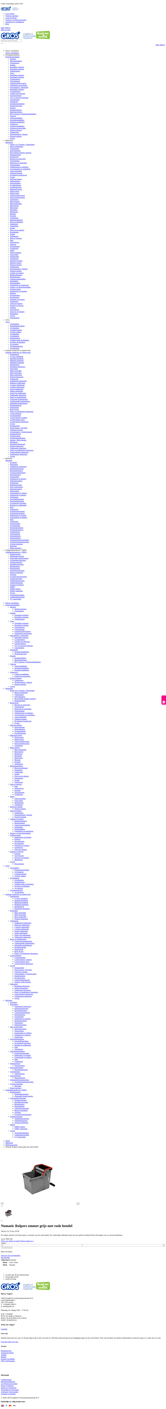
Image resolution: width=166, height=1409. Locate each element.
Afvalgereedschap (16, 346)
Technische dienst (7, 1353)
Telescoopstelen (15, 253)
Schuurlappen (15, 246)
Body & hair (14, 409)
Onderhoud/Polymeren (18, 83)
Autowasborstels (16, 171)
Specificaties (5, 1258)
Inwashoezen (14, 297)
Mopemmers (14, 206)
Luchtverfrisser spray (17, 420)
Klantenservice (6, 1351)
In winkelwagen (7, 1248)
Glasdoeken (14, 226)
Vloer (12, 73)
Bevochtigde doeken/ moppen (20, 153)
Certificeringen (6, 1380)
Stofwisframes (15, 181)
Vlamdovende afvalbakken (19, 340)
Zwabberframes (15, 185)
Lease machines (11, 18)
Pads (11, 240)
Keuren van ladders (8, 1359)
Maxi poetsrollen (16, 375)
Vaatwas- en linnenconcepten (15, 20)
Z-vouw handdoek (16, 356)
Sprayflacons (14, 310)
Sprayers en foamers (17, 312)
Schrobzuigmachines (17, 511)
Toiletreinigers (15, 71)
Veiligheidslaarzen (16, 583)
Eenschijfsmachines (17, 499)
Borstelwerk (14, 157)
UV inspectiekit (15, 599)
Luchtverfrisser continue (18, 418)
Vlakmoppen (14, 149)
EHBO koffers (15, 589)
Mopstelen (13, 210)
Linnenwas (14, 124)
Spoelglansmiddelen (17, 120)
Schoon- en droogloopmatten (20, 287)
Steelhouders (14, 257)
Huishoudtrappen (16, 275)
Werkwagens (14, 191)
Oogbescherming (16, 562)
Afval (7, 322)
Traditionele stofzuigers (18, 467)
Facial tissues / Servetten (18, 428)
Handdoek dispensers (17, 367)
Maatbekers (14, 314)
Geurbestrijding (15, 416)
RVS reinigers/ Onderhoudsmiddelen (23, 114)
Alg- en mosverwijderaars (19, 98)
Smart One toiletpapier (18, 393)
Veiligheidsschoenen (17, 581)
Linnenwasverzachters (18, 128)
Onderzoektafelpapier (17, 438)
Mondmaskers (15, 566)
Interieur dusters (15, 263)
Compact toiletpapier (17, 385)
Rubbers (13, 293)
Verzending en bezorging (10, 1390)
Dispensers (14, 442)
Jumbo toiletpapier (16, 391)
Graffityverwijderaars (17, 94)
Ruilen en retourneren (8, 1388)
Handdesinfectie (15, 405)
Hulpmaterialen (15, 155)
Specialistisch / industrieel (19, 87)
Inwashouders (15, 295)
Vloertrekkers (15, 161)
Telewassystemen (16, 303)
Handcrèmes (14, 407)
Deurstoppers (14, 318)
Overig (12, 138)
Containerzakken (16, 330)
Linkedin (4, 1329)
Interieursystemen (16, 261)
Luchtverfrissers (15, 414)
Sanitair (12, 65)
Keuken (13, 108)
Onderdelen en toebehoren (19, 285)
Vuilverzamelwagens (17, 195)
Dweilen (13, 216)
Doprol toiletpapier (16, 389)
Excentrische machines (18, 503)
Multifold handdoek (17, 363)
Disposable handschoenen (19, 558)
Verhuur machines (11, 16)
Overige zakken (15, 332)
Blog (7, 24)
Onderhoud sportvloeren (18, 85)
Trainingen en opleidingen (14, 22)
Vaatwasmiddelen (16, 118)
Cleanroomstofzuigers (18, 473)
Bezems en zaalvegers (18, 159)
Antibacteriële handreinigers (20, 401)
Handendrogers (15, 434)
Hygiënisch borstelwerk (18, 175)
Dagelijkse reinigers (17, 67)
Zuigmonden (14, 477)
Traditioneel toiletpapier (18, 381)
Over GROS (9, 14)
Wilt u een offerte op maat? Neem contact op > (17, 1241)
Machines (8, 460)
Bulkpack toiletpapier (17, 383)
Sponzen (13, 244)
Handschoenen (15, 554)
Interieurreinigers (16, 61)
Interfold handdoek (16, 359)
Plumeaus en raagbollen (18, 163)
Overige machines (16, 544)
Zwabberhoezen (15, 187)
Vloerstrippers (15, 81)
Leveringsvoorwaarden (9, 1384)
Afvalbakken (14, 334)
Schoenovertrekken (17, 585)
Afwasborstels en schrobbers (20, 169)
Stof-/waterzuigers (16, 487)
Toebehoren (14, 200)
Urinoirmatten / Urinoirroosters (21, 432)
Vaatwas (13, 116)
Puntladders (14, 281)
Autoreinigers (15, 100)
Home (7, 1141)
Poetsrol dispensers (16, 377)
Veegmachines (15, 524)
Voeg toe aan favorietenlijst (10, 1255)
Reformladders (15, 283)
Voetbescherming (16, 579)
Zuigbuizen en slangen (18, 479)
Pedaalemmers (15, 338)
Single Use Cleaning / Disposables (22, 145)
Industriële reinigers (17, 89)
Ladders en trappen (17, 273)
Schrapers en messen (17, 299)
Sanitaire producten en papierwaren (18, 352)
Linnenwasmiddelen (17, 126)
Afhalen (4, 1355)
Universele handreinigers (19, 399)
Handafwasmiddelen (17, 122)
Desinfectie (14, 102)
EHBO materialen (16, 591)
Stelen (12, 250)
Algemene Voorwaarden (9, 1392)
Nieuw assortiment (12, 53)
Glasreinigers (14, 63)
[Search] (2, 43)
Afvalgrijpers (14, 348)
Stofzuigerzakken (16, 481)
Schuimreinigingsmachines (19, 540)
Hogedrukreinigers (16, 528)
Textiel (12, 234)
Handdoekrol (14, 365)
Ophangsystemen (16, 173)
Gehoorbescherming (17, 571)
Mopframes (14, 212)
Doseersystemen (16, 130)
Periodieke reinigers (17, 69)
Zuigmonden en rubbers (18, 493)
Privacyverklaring (7, 1386)
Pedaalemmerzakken (17, 326)
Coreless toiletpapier (17, 387)
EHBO (12, 587)
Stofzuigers (14, 465)
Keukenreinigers (16, 110)
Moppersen (14, 208)
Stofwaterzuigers (16, 489)
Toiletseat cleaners (16, 430)
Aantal (3, 1243)
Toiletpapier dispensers (18, 395)
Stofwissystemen (16, 179)
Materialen (9, 142)
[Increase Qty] (164, 1245)
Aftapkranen (14, 132)
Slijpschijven (14, 242)
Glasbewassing (15, 289)
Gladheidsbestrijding (17, 597)
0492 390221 (5, 28)
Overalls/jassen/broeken (18, 577)
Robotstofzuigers (16, 485)
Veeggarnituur (15, 165)
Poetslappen (14, 232)
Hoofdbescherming (17, 564)
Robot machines (15, 548)
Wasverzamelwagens (17, 198)
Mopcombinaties (16, 204)
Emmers (13, 308)
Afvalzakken (14, 324)
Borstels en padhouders (18, 505)
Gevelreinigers (15, 92)
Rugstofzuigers (15, 475)
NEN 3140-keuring (8, 1361)
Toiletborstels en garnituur (19, 167)
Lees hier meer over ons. (9, 1342)
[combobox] (11, 41)
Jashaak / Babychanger (18, 440)
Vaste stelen (14, 255)
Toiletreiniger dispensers (18, 454)
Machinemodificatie (8, 1382)
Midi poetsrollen (16, 373)
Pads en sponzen (16, 238)
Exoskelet (13, 462)
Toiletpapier (14, 379)
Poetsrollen (14, 369)
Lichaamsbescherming (18, 560)
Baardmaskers (15, 568)
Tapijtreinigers (15, 79)
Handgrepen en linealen (18, 291)
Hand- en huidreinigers (18, 397)
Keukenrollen (15, 426)
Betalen (3, 1357)
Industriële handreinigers (18, 403)
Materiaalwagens (16, 189)
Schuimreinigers (15, 96)
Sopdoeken (14, 224)
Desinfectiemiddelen (17, 104)
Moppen (13, 214)
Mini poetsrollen (16, 371)
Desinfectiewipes (16, 106)
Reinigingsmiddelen (12, 57)
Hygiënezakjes (15, 436)
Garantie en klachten (8, 1394)
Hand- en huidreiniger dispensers (21, 412)
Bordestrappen (15, 277)
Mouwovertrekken (16, 573)
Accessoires (14, 344)
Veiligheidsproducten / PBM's (16, 552)
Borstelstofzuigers (16, 471)
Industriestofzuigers (17, 469)
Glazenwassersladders (18, 279)
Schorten (13, 575)
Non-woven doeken (17, 230)
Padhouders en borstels (18, 515)
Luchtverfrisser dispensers (19, 422)
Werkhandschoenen (17, 556)
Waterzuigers (14, 491)
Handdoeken (14, 354)
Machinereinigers (16, 112)
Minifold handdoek (17, 361)
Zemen (12, 228)
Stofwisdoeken (15, 151)
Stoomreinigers (15, 536)
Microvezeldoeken (16, 147)
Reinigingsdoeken (16, 220)
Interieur (13, 59)
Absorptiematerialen (17, 595)
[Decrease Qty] (2, 1245)
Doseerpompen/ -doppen (19, 134)
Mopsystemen (15, 202)
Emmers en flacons (16, 306)
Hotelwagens (14, 193)
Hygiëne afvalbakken (17, 342)
